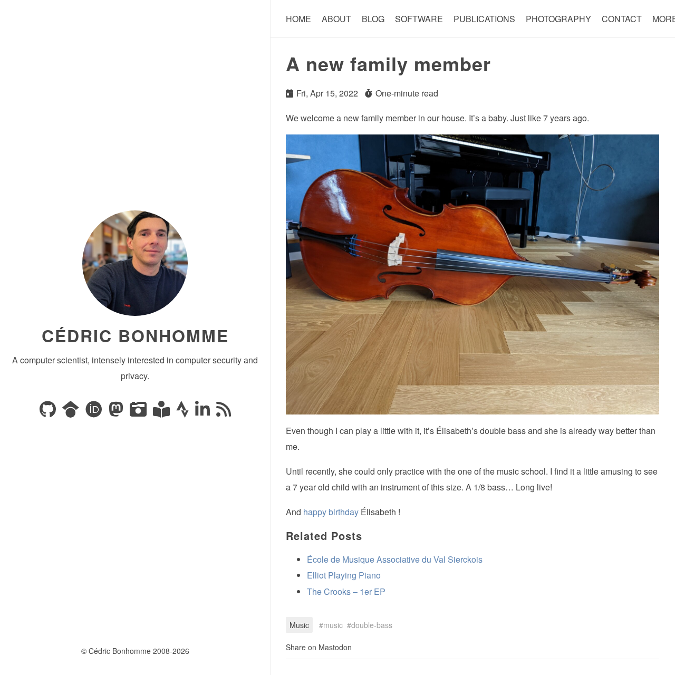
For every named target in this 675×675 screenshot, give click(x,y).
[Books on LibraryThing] (162, 412)
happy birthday (331, 512)
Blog (373, 19)
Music (299, 625)
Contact (622, 19)
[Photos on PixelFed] (139, 412)
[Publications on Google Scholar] (71, 412)
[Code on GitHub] (49, 412)
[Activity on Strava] (183, 412)
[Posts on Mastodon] (117, 412)
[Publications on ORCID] (94, 412)
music (333, 625)
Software (419, 19)
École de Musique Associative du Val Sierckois (395, 559)
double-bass (371, 625)
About (336, 19)
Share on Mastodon (319, 647)
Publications (484, 19)
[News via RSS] (223, 412)
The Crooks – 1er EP (346, 591)
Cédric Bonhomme (135, 335)
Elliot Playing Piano (344, 575)
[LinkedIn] (203, 412)
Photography (558, 19)
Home (298, 19)
